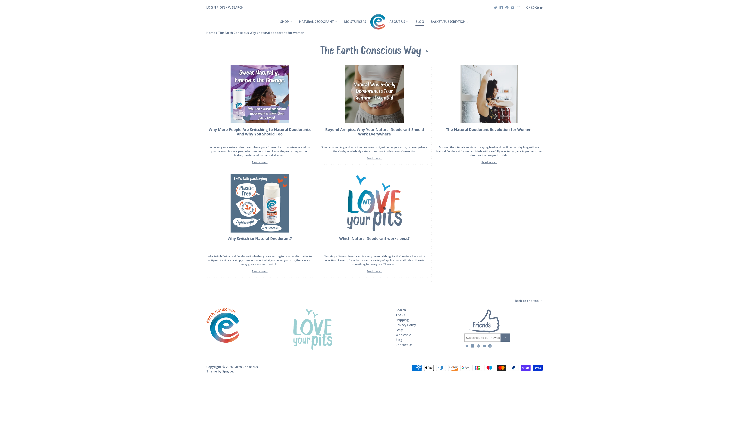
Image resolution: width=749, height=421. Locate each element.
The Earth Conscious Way (237, 33)
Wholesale (403, 335)
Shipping (402, 320)
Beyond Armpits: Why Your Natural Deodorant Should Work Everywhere (374, 132)
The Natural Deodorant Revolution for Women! (489, 129)
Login (211, 7)
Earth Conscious (246, 367)
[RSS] (426, 50)
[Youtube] (512, 7)
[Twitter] (495, 7)
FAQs (399, 330)
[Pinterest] (507, 7)
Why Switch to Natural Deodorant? (260, 238)
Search (401, 310)
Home (210, 33)
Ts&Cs (400, 315)
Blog (399, 340)
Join (222, 7)
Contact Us (404, 345)
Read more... (259, 162)
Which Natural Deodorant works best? (374, 238)
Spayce (227, 371)
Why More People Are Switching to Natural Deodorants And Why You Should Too (260, 132)
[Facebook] (501, 7)
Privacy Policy (406, 325)
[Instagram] (518, 7)
